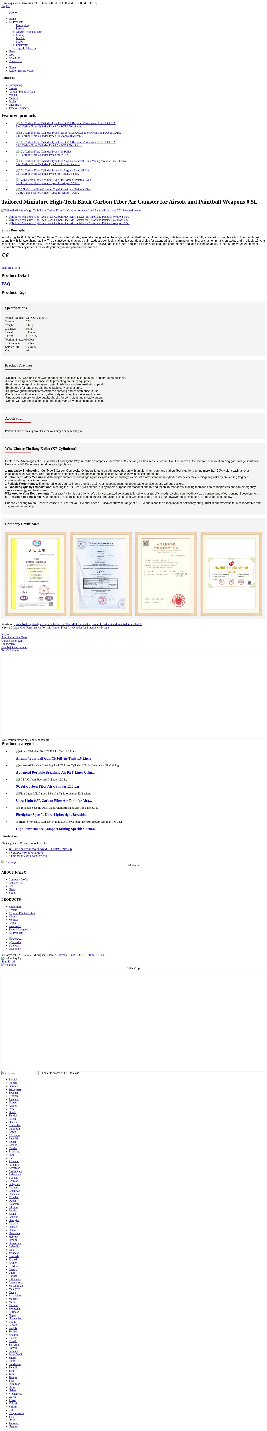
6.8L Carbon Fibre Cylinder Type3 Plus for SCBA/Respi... (50, 135)
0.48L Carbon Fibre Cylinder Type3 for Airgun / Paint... (48, 183)
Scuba (19, 41)
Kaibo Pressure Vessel (21, 70)
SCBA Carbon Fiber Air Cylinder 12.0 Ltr (47, 786)
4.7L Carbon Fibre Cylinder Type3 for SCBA (42, 154)
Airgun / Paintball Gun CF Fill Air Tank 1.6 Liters (53, 758)
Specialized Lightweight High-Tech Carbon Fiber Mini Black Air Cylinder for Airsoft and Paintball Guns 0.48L (78, 624)
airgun (5, 634)
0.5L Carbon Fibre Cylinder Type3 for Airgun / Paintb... (48, 173)
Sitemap (62, 954)
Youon (12, 892)
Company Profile (18, 879)
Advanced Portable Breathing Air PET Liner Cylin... (55, 772)
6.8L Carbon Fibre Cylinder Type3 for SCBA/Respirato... (49, 145)
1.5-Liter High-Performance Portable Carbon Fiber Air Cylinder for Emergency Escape (59, 627)
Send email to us (10, 267)
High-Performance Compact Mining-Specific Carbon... (57, 829)
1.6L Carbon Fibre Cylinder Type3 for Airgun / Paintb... (48, 164)
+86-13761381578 (33, 852)
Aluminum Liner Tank (14, 637)
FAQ (12, 54)
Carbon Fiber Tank (12, 640)
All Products (16, 21)
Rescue (20, 28)
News (12, 51)
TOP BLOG (76, 954)
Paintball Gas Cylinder (14, 647)
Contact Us (15, 61)
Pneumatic (22, 44)
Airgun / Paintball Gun (29, 31)
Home (12, 18)
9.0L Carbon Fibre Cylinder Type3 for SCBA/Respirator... (49, 126)
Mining (20, 35)
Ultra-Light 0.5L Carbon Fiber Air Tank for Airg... (54, 800)
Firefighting (22, 25)
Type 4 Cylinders (26, 48)
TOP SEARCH (95, 954)
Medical (20, 38)
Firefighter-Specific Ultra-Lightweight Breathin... (52, 814)
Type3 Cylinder (10, 650)
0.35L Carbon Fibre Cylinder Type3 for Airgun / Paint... (48, 192)
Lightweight (8, 643)
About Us (14, 57)
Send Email (8, 961)
